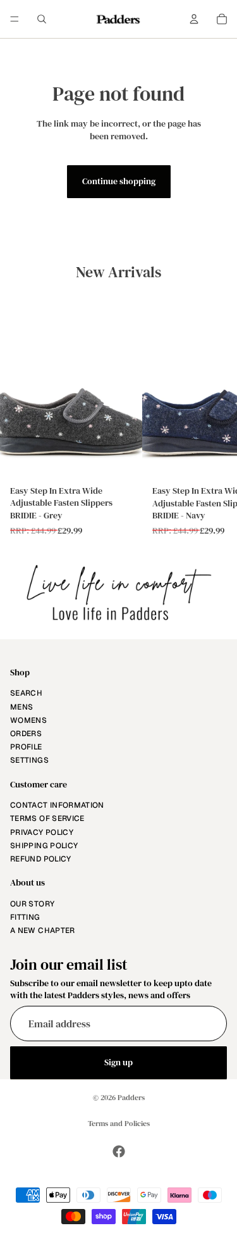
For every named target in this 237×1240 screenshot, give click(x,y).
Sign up (118, 1062)
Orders (26, 734)
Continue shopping (118, 181)
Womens (28, 720)
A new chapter (42, 930)
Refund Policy (40, 859)
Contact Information (57, 805)
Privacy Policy (41, 832)
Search (26, 694)
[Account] (194, 19)
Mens (21, 707)
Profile (26, 747)
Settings (29, 760)
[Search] (42, 19)
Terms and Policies (119, 1123)
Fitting (25, 917)
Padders (131, 1098)
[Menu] (14, 19)
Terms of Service (47, 819)
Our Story (32, 904)
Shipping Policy (44, 846)
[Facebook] (118, 1151)
